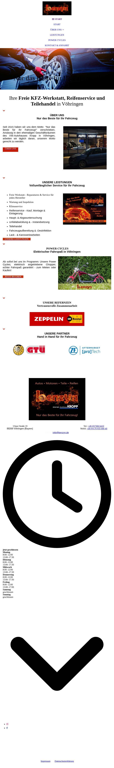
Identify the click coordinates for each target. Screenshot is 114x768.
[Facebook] (7, 728)
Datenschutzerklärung (64, 761)
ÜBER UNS (56, 29)
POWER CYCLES (57, 40)
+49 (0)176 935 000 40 (97, 428)
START (57, 24)
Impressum (45, 761)
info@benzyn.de (61, 432)
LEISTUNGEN (57, 35)
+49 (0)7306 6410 (96, 426)
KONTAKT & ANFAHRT (57, 45)
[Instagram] (7, 724)
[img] (57, 8)
